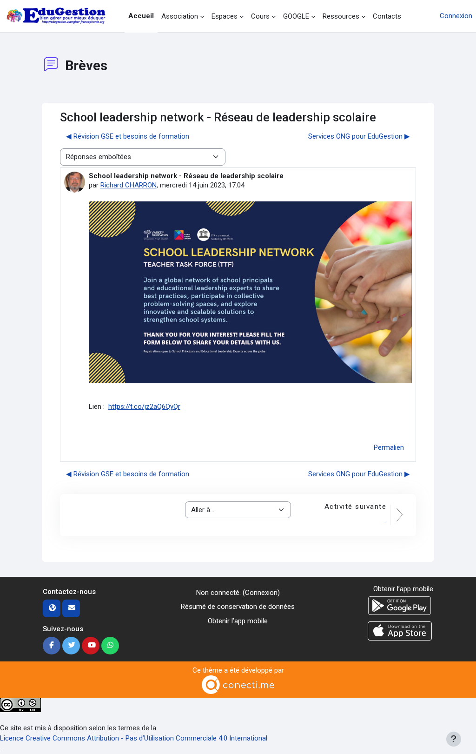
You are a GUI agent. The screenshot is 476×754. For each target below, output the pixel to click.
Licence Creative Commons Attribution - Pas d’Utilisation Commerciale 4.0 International (133, 738)
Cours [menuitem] (260, 16)
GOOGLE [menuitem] (296, 16)
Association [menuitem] (179, 16)
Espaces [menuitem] (225, 16)
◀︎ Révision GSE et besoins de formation (127, 136)
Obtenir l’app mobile (238, 621)
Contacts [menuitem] (387, 16)
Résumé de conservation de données (238, 606)
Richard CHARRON (128, 185)
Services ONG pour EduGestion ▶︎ (359, 136)
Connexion (456, 16)
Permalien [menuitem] (389, 447)
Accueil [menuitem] (141, 16)
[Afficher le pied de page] (453, 739)
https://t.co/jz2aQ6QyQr (144, 406)
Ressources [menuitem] (341, 16)
